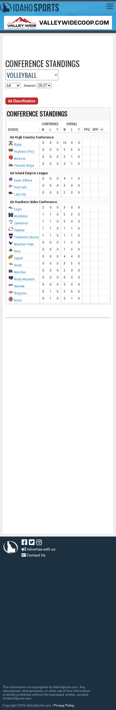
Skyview (19, 286)
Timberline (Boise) (26, 237)
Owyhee (19, 230)
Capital (18, 258)
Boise (17, 300)
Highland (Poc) (23, 152)
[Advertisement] (60, 45)
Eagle (17, 209)
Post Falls (20, 187)
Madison (19, 159)
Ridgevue (19, 293)
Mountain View (23, 244)
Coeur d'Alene (22, 180)
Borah (17, 265)
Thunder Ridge (23, 166)
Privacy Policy (64, 705)
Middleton (20, 216)
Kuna (17, 251)
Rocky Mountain (24, 279)
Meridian (19, 272)
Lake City (19, 194)
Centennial (20, 223)
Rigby (17, 145)
